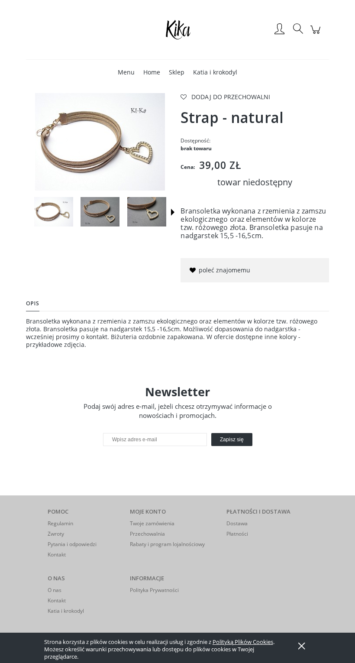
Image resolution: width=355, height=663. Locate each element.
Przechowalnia (147, 533)
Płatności (237, 533)
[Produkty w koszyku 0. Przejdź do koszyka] (317, 34)
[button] (172, 212)
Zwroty (56, 533)
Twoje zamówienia (152, 523)
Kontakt (57, 554)
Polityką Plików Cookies (243, 642)
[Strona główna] (177, 29)
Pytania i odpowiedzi (72, 544)
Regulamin (60, 523)
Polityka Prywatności (154, 590)
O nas (54, 590)
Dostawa (237, 523)
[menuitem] (126, 72)
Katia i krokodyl (66, 610)
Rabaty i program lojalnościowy (167, 544)
